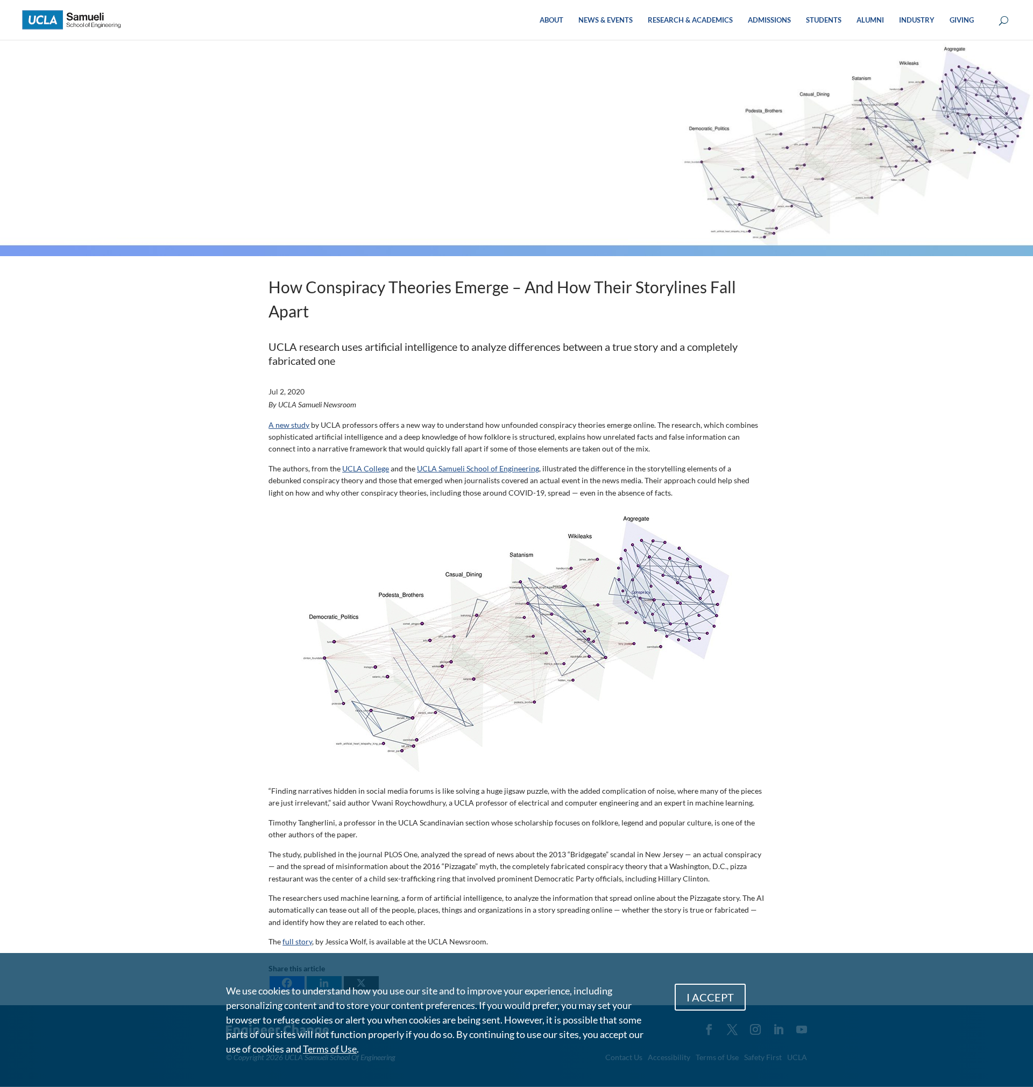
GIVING (962, 20)
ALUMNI (870, 20)
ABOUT (551, 20)
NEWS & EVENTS (605, 20)
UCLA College (365, 468)
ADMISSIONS (769, 20)
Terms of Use (330, 1049)
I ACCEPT (710, 997)
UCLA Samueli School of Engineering (478, 468)
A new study (288, 424)
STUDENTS (823, 20)
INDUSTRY (917, 20)
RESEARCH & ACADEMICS (690, 20)
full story (297, 941)
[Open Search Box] (1003, 21)
